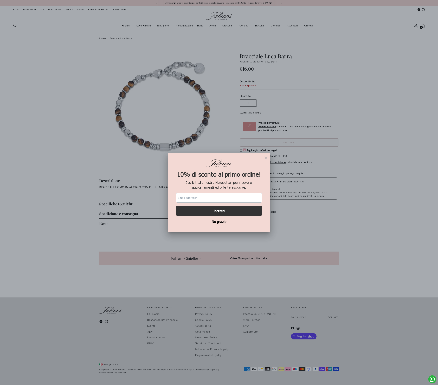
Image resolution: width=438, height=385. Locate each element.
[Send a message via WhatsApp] (432, 379)
